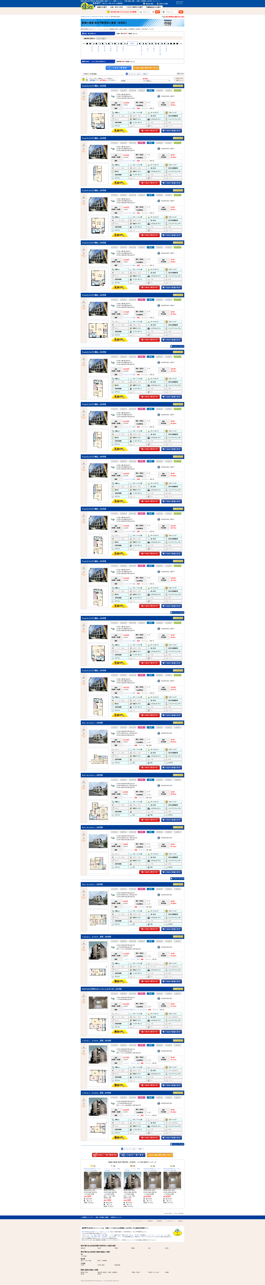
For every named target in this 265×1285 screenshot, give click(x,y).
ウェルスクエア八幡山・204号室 (94, 404)
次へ (138, 74)
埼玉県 (150, 1272)
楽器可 (119, 1235)
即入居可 (137, 1235)
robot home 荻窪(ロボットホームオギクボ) (135, 1009)
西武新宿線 (117, 1265)
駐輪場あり (105, 1236)
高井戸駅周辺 (85, 1231)
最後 (144, 74)
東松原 (98, 48)
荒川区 (167, 1248)
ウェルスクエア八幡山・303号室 (94, 86)
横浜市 (105, 1272)
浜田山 (123, 48)
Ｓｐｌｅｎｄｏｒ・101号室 (92, 827)
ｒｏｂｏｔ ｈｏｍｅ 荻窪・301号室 (96, 1040)
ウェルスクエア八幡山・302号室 (94, 242)
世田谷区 (83, 1248)
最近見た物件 (149, 3)
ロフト (166, 1235)
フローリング (159, 1235)
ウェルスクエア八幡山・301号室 (94, 352)
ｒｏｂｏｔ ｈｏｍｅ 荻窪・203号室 (96, 1093)
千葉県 (133, 1272)
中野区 (116, 1248)
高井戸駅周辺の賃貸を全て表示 (174, 16)
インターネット (151, 1235)
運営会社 (180, 1221)
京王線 (82, 1265)
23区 (86, 1272)
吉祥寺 (166, 48)
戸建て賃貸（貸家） (96, 1236)
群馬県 (99, 1274)
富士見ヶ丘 (141, 50)
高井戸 (132, 43)
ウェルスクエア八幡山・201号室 (94, 561)
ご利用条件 (150, 1221)
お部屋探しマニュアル (87, 1217)
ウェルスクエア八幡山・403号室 (94, 456)
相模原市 (114, 1272)
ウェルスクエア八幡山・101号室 (94, 509)
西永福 (117, 48)
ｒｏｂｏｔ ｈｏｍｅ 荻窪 (131, 959)
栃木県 (82, 1274)
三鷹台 (154, 48)
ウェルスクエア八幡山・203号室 (94, 618)
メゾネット (120, 1236)
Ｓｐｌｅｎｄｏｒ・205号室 (92, 775)
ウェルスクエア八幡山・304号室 (94, 138)
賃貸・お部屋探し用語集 (102, 1217)
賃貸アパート (95, 1231)
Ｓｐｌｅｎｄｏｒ (128, 745)
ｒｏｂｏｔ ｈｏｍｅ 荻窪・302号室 (96, 937)
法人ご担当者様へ (179, 1213)
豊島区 (133, 1248)
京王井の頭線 (101, 1265)
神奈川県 (100, 1272)
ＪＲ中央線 (83, 1256)
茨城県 (167, 1272)
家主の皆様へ (169, 1213)
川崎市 (109, 1272)
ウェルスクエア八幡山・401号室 (94, 670)
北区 (149, 1248)
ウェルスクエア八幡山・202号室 (94, 190)
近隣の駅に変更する (89, 38)
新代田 (92, 48)
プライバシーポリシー (137, 1221)
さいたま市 (156, 1272)
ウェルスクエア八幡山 (129, 108)
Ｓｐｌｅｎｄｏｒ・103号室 (92, 723)
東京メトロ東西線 (102, 1260)
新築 (103, 1235)
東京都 (82, 1272)
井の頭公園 (160, 50)
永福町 (110, 48)
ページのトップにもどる (178, 346)
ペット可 (111, 1235)
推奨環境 (159, 1221)
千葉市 (137, 1272)
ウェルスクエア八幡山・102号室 (94, 295)
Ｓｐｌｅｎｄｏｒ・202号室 (92, 884)
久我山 (147, 48)
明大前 (104, 48)
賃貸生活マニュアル (116, 1217)
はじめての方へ (179, 1)
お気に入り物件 (163, 3)
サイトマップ (179, 3)
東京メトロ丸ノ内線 (86, 1260)
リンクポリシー (170, 1221)
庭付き (138, 1236)
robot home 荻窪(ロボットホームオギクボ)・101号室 (102, 989)
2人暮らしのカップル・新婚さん (90, 1235)
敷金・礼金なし (130, 1235)
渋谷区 (99, 1248)
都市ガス (144, 1236)
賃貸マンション (104, 1231)
